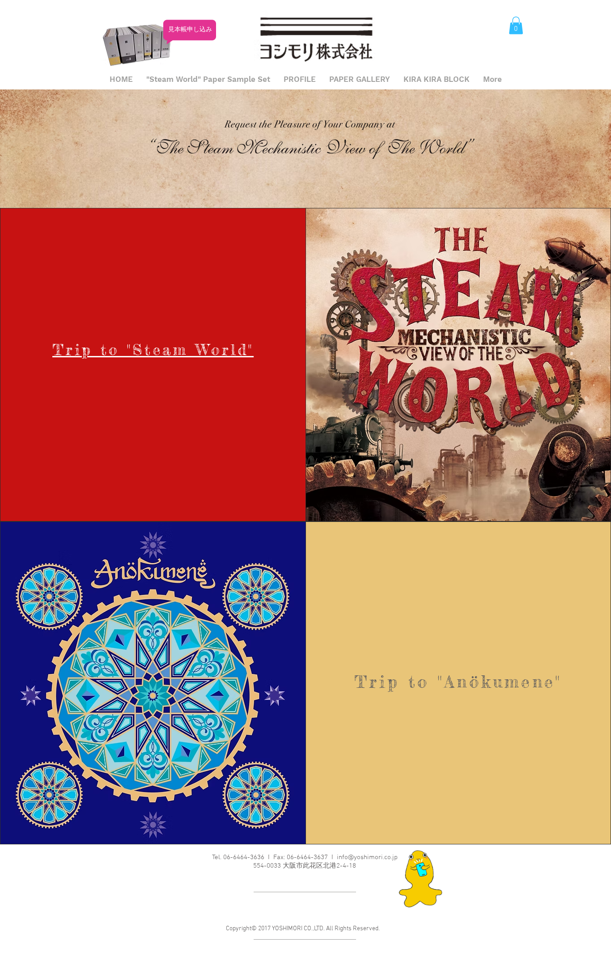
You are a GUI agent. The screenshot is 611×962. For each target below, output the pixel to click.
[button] (516, 25)
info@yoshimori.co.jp (367, 857)
